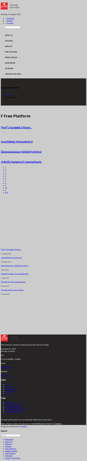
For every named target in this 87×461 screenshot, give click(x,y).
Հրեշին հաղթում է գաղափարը (21, 161)
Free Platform (11, 52)
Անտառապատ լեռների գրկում (21, 151)
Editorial (9, 41)
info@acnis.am (6, 367)
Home (7, 95)
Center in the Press (13, 74)
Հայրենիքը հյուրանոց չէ (17, 141)
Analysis (8, 46)
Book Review (10, 63)
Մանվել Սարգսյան (13, 407)
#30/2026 (9, 402)
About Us (9, 35)
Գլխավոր (9, 439)
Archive (8, 393)
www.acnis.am (6, 375)
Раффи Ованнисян (12, 411)
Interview (9, 68)
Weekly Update (11, 57)
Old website (9, 391)
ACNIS (24, 426)
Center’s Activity (11, 389)
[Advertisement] (43, 221)
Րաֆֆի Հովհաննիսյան (15, 409)
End (6, 192)
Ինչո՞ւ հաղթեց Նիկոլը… (16, 127)
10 (6, 188)
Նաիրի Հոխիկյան (13, 404)
